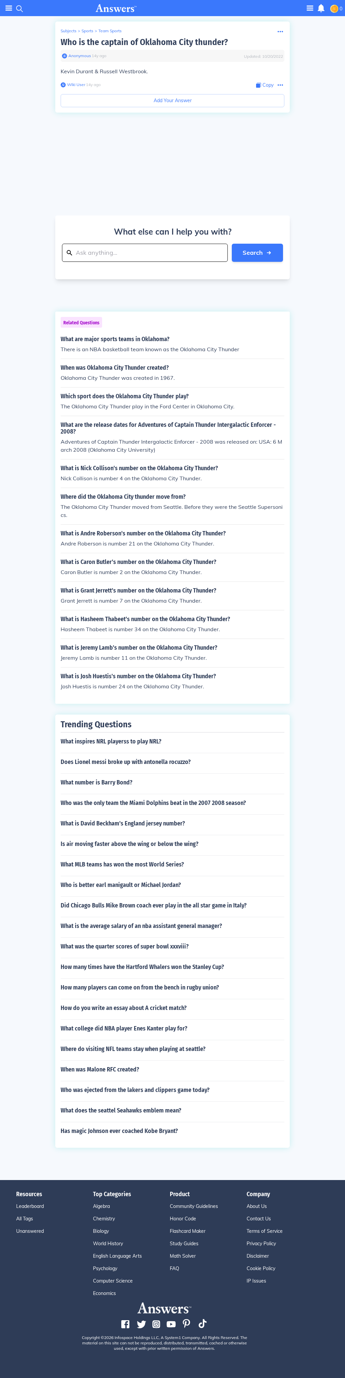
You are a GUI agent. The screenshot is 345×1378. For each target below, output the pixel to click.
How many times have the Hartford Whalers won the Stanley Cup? (142, 967)
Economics (104, 1293)
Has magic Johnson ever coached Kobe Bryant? (119, 1131)
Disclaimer (258, 1256)
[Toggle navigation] (8, 8)
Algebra (101, 1206)
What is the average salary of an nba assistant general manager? (141, 926)
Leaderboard (30, 1206)
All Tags (24, 1219)
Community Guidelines (194, 1206)
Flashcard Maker (188, 1231)
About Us (257, 1206)
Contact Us (259, 1219)
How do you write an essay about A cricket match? (124, 1008)
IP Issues (256, 1281)
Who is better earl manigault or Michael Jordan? (121, 885)
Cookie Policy (261, 1268)
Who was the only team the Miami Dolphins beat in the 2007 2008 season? (153, 803)
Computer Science (113, 1281)
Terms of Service (265, 1231)
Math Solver (183, 1256)
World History (108, 1244)
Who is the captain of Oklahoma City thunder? (144, 42)
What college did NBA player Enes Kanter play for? (124, 1028)
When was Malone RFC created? (100, 1069)
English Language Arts (117, 1256)
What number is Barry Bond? (96, 782)
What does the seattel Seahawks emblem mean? (121, 1110)
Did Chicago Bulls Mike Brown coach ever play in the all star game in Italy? (154, 905)
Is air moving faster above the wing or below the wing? (129, 844)
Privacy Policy (261, 1244)
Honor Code (183, 1219)
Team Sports (110, 30)
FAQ (174, 1268)
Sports (87, 30)
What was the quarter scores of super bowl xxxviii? (125, 946)
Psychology (105, 1268)
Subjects (68, 30)
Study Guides (184, 1244)
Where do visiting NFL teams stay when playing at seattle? (133, 1049)
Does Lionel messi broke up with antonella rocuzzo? (126, 762)
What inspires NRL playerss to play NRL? (111, 741)
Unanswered (30, 1231)
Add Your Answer (173, 100)
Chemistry (104, 1219)
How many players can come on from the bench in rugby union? (140, 987)
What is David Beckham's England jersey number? (123, 823)
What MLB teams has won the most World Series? (122, 864)
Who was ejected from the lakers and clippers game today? (135, 1090)
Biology (101, 1231)
